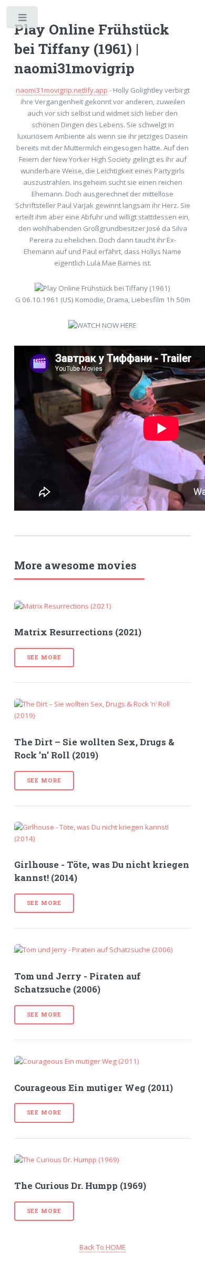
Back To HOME (102, 1247)
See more (44, 657)
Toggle (23, 19)
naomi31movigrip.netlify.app (62, 90)
